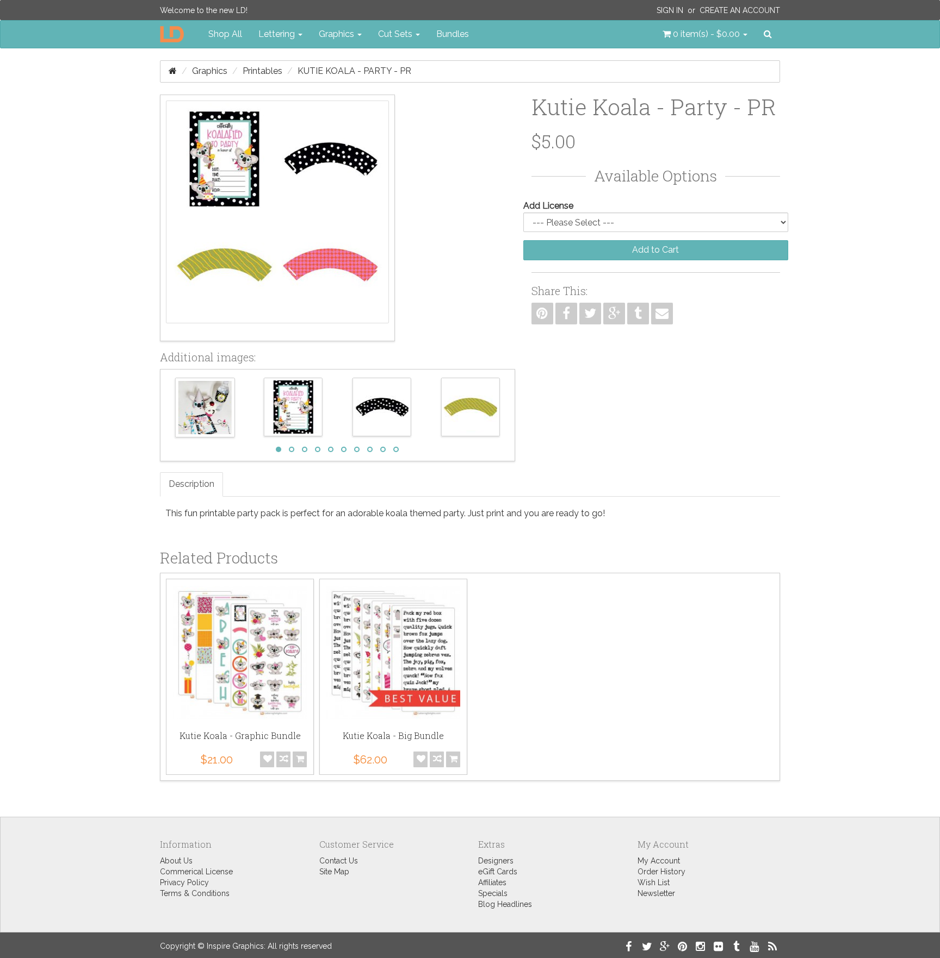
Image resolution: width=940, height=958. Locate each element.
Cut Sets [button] (396, 34)
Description (191, 484)
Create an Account (740, 10)
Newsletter (656, 893)
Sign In (670, 10)
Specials (493, 893)
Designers (496, 860)
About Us (176, 860)
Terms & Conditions (195, 893)
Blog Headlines (505, 904)
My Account (659, 860)
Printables (262, 71)
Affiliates (492, 882)
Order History (661, 871)
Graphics (209, 71)
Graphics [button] (337, 34)
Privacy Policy (184, 882)
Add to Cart (655, 250)
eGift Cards (497, 871)
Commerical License (196, 871)
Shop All (225, 34)
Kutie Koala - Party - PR (354, 71)
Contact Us (338, 860)
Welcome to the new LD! (204, 10)
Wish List (654, 882)
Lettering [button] (277, 34)
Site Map (334, 871)
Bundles (452, 34)
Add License (548, 206)
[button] (705, 34)
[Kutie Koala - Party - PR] (277, 218)
